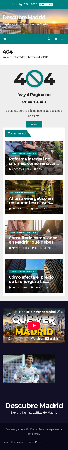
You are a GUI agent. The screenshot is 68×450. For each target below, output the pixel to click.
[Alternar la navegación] (62, 39)
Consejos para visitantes (23, 153)
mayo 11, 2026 (21, 248)
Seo (39, 169)
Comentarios (17, 442)
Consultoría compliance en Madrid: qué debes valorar (33, 242)
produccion (42, 208)
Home (6, 442)
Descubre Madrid (24, 17)
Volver (34, 124)
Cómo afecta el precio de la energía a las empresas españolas (31, 281)
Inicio (6, 57)
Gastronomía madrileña (22, 193)
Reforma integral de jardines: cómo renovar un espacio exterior (32, 163)
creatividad (43, 248)
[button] (49, 38)
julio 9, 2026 (20, 208)
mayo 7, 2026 (20, 287)
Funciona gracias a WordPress (21, 429)
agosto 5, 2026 (22, 169)
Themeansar (34, 433)
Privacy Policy (34, 442)
